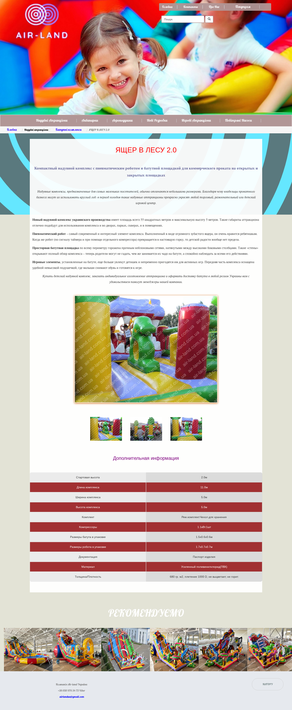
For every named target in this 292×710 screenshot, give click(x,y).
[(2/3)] (146, 423)
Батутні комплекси (69, 130)
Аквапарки (90, 120)
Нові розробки (157, 120)
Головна (167, 7)
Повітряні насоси (238, 120)
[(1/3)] (106, 423)
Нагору (268, 684)
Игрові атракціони (196, 120)
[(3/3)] (186, 423)
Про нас (214, 7)
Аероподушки (122, 120)
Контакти (190, 7)
